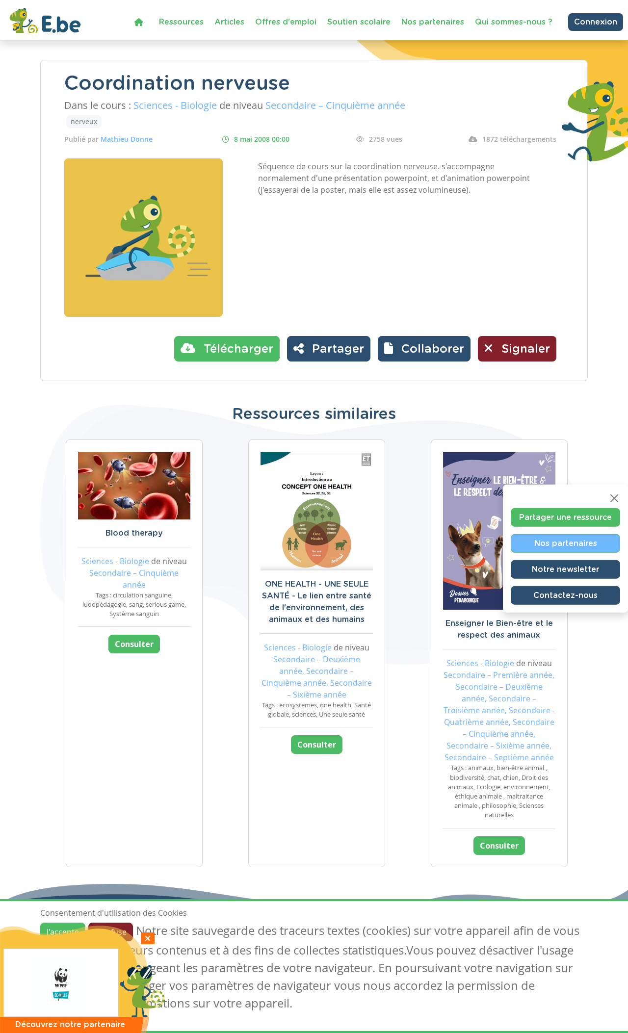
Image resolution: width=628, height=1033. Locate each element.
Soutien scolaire (359, 22)
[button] (424, 349)
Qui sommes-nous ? (513, 22)
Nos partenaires (432, 22)
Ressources (181, 22)
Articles (229, 22)
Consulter (134, 644)
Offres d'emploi (285, 22)
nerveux (84, 121)
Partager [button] (336, 349)
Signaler (524, 349)
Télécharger (236, 349)
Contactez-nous (565, 595)
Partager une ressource (565, 517)
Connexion (595, 22)
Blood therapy (134, 533)
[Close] (614, 498)
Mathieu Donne (127, 139)
